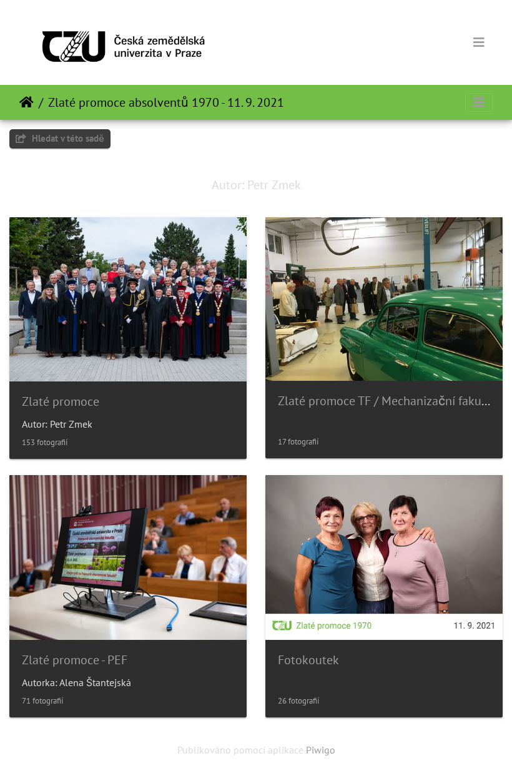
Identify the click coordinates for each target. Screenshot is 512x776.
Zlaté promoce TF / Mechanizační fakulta (387, 401)
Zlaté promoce (60, 401)
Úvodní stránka (26, 102)
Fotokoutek (308, 660)
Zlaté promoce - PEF (74, 660)
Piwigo (320, 750)
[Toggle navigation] (479, 42)
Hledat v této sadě (66, 138)
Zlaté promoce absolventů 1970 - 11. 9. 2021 (166, 102)
